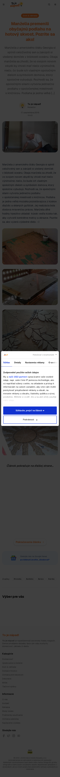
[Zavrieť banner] (45, 355)
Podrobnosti (28, 419)
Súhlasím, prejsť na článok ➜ (30, 410)
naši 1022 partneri (18, 377)
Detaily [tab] (17, 362)
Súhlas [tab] (6, 362)
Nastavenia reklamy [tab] (34, 362)
